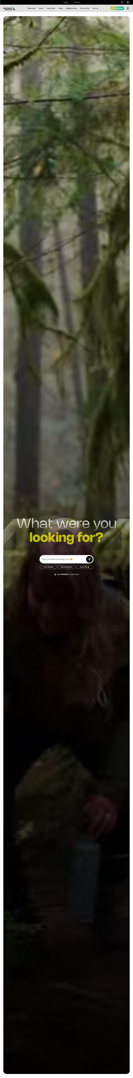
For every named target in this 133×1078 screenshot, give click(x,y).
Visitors (66, 2)
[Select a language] (128, 2)
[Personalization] (128, 8)
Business (77, 2)
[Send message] (89, 559)
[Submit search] (122, 2)
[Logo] (9, 8)
